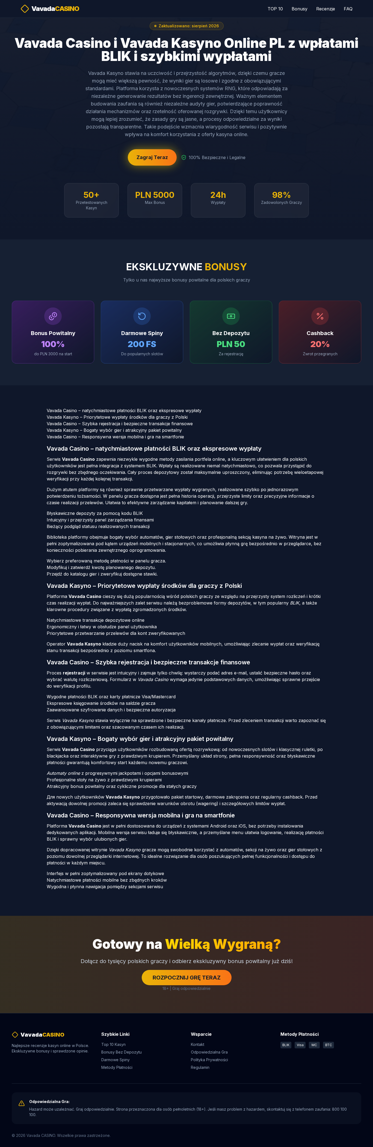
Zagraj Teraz (152, 157)
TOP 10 (275, 8)
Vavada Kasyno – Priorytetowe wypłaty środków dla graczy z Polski (117, 417)
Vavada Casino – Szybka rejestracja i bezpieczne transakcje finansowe (120, 423)
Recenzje (325, 8)
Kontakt (197, 1044)
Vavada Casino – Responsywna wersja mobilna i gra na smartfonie (115, 436)
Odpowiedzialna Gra (209, 1052)
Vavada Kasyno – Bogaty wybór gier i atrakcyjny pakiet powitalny (114, 430)
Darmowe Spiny (115, 1059)
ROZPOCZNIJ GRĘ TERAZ (187, 977)
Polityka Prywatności (209, 1059)
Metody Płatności (116, 1067)
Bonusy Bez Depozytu (121, 1052)
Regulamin (200, 1067)
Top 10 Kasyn (113, 1044)
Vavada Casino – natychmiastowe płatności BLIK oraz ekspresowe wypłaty (124, 410)
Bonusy (299, 8)
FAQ (348, 8)
